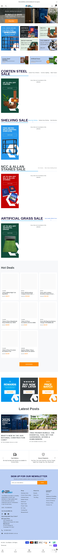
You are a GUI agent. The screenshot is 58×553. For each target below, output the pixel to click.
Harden (23, 348)
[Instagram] (5, 513)
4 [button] (31, 20)
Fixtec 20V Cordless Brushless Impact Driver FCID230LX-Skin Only (47, 293)
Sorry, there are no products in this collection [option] (38, 81)
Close (56, 1)
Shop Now (11, 21)
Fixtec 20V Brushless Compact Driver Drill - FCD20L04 (27, 293)
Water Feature (54, 72)
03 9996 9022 (7, 530)
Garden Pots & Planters (34, 72)
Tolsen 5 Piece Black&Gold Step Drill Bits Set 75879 (9, 322)
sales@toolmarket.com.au (11, 533)
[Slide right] (55, 458)
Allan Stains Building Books (51, 168)
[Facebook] (2, 513)
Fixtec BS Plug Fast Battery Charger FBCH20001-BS (48, 322)
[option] (29, 2)
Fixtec (22, 290)
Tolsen (4, 290)
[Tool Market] (14, 60)
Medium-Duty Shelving (44, 120)
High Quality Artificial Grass (51, 218)
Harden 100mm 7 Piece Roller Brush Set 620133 (27, 350)
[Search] (6, 6)
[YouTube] (8, 513)
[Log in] (52, 6)
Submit (42, 482)
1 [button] (26, 20)
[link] (14, 458)
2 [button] (28, 20)
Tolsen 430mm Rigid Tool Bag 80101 (9, 293)
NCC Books (40, 168)
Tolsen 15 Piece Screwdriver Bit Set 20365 (28, 322)
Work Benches (53, 120)
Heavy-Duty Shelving (32, 120)
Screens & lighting (45, 72)
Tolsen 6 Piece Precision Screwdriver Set (9, 350)
